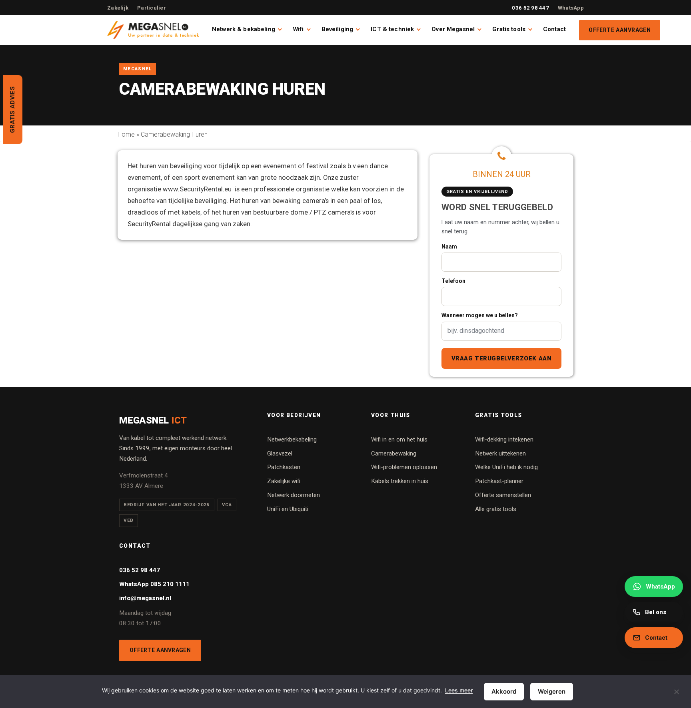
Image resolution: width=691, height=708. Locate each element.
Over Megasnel (453, 29)
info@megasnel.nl (145, 598)
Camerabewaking (393, 453)
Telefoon (453, 281)
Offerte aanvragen (620, 30)
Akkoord (503, 691)
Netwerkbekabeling (292, 439)
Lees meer (459, 690)
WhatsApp (571, 8)
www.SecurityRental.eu (197, 189)
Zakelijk (117, 8)
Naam (449, 246)
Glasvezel (279, 453)
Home (126, 134)
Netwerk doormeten (293, 495)
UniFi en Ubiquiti (287, 509)
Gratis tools (508, 29)
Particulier (151, 8)
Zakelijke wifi (283, 481)
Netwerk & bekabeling (243, 29)
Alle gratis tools (495, 509)
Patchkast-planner (499, 481)
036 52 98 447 (530, 8)
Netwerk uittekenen (500, 453)
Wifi (298, 29)
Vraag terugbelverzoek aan (501, 358)
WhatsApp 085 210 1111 (154, 584)
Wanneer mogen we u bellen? (479, 315)
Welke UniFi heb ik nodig (506, 467)
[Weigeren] (676, 696)
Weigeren (551, 691)
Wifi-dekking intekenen (504, 439)
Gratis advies (12, 109)
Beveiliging (337, 29)
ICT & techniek (392, 29)
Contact (554, 29)
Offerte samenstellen (503, 495)
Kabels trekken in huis (399, 481)
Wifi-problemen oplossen (404, 467)
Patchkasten (283, 467)
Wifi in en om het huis (399, 439)
